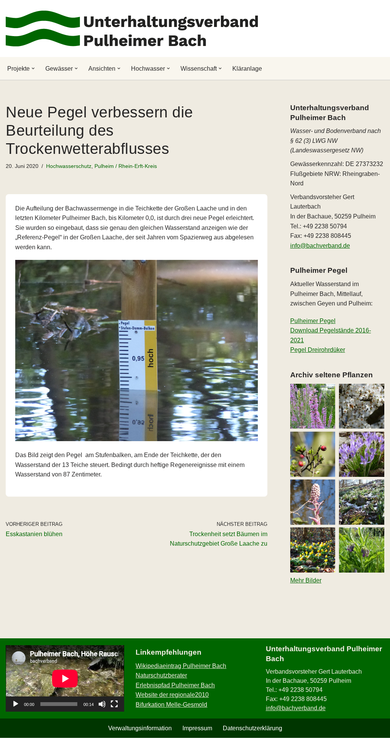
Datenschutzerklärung (252, 728)
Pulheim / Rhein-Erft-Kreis (125, 166)
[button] (33, 68)
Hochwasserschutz (68, 166)
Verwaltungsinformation (140, 728)
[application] (65, 678)
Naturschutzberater (161, 675)
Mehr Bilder (305, 580)
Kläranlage (247, 68)
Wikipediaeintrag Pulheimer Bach (181, 666)
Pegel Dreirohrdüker (317, 350)
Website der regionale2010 (172, 695)
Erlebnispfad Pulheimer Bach (175, 685)
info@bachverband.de (320, 245)
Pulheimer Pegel (313, 321)
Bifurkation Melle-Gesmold (171, 704)
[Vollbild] (114, 704)
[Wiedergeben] (15, 704)
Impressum (197, 728)
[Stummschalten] (102, 704)
